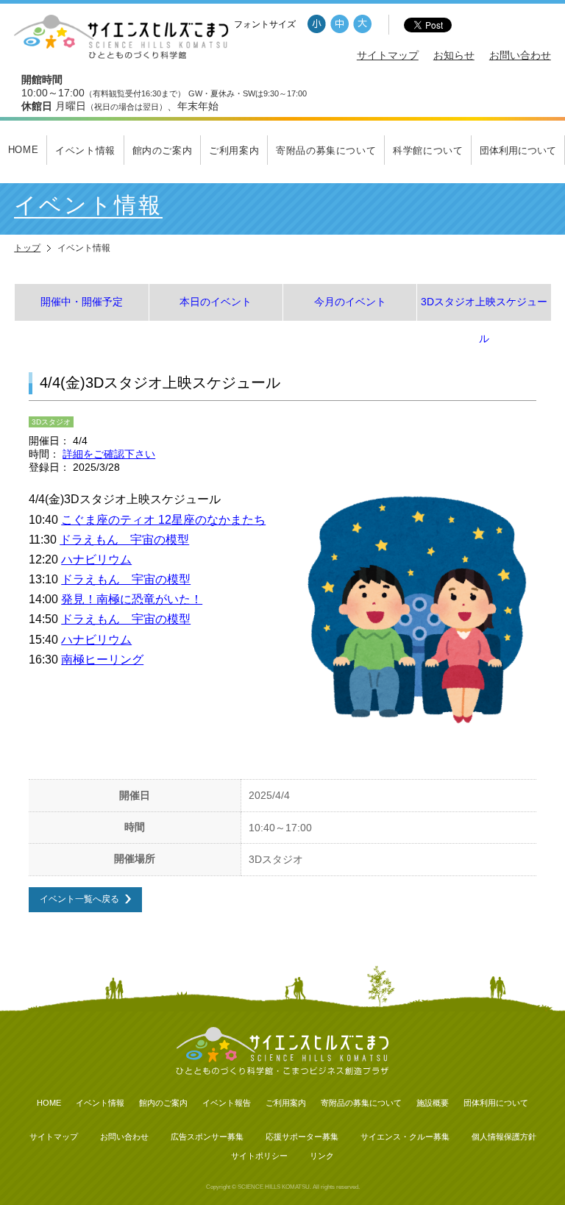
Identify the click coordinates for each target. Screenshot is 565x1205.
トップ (27, 248)
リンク (322, 1155)
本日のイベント (216, 302)
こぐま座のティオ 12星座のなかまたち (163, 519)
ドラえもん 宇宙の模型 (124, 539)
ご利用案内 (234, 150)
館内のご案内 (162, 150)
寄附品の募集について (326, 150)
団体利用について (518, 150)
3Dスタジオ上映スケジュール (484, 308)
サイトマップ (388, 55)
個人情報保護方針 (504, 1136)
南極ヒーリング (102, 659)
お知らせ (454, 55)
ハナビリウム (96, 559)
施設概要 (432, 1102)
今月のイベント (350, 302)
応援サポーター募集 (302, 1136)
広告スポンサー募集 (207, 1136)
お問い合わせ (520, 55)
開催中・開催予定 (81, 302)
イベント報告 (226, 1102)
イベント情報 (85, 150)
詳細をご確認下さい (109, 454)
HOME (23, 149)
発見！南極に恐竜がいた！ (131, 599)
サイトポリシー (259, 1155)
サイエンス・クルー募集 (404, 1136)
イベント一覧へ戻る (79, 899)
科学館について (428, 150)
